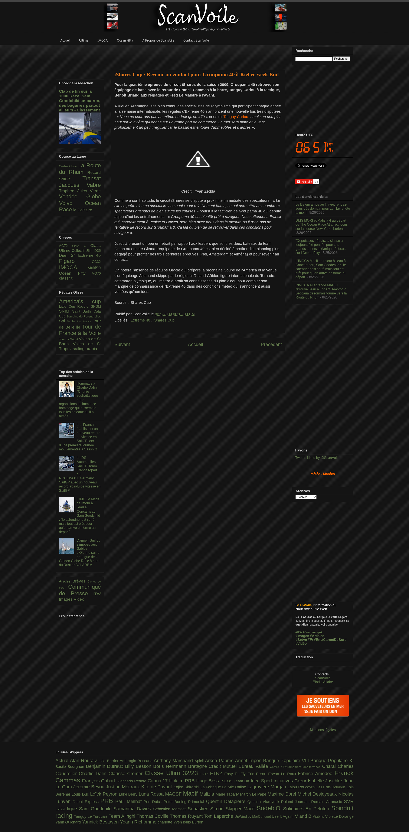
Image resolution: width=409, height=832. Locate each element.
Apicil (199, 761)
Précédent (271, 344)
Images (66, 599)
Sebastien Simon (207, 808)
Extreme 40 (141, 320)
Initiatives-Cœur (291, 780)
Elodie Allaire (323, 682)
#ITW (298, 632)
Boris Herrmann (170, 766)
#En (317, 640)
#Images (302, 636)
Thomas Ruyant (187, 816)
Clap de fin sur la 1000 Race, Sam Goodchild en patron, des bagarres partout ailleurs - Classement (79, 100)
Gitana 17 (158, 780)
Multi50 (94, 268)
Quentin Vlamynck (264, 802)
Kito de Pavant (157, 786)
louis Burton (193, 822)
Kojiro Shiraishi (186, 787)
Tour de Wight (69, 339)
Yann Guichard (68, 822)
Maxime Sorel (283, 794)
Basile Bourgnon (70, 766)
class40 (66, 278)
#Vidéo (301, 643)
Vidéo (79, 599)
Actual (62, 760)
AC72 (65, 246)
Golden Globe (68, 166)
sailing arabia (85, 348)
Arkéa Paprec (220, 760)
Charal (330, 766)
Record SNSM (89, 306)
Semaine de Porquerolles (83, 316)
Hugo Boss (208, 780)
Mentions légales (323, 730)
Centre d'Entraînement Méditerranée (296, 767)
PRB (107, 800)
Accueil (195, 344)
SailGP (70, 179)
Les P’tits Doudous (332, 787)
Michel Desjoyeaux (318, 794)
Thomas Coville (153, 816)
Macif (191, 793)
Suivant (122, 344)
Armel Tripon (249, 760)
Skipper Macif (241, 808)
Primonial (197, 802)
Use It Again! (283, 816)
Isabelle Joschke (326, 780)
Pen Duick (154, 802)
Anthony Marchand (174, 760)
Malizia (208, 794)
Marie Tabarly (228, 794)
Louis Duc (81, 794)
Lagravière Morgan (267, 786)
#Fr (310, 640)
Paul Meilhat (129, 801)
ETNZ (217, 773)
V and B (304, 816)
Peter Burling (176, 802)
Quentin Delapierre (227, 801)
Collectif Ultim (83, 250)
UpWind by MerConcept (253, 816)
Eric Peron (258, 774)
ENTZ (205, 774)
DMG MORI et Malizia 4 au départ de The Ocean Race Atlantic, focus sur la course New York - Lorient (321, 224)
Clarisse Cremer (126, 773)
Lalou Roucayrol (302, 787)
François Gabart (99, 780)
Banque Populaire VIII (286, 760)
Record (94, 172)
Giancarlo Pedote (132, 781)
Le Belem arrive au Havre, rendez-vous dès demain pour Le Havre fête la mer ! (322, 208)
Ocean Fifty (75, 273)
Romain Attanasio (327, 802)
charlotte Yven (170, 822)
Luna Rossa (152, 794)
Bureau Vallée (254, 766)
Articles (65, 581)
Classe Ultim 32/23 (172, 773)
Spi (63, 321)
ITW (97, 594)
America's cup (80, 301)
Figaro (75, 261)
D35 (97, 250)
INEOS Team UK (235, 781)
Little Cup (68, 306)
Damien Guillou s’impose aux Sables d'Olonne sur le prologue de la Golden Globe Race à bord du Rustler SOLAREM (79, 553)
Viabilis (319, 816)
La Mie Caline (234, 787)
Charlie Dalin (93, 773)
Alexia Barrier (107, 761)
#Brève (301, 640)
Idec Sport (262, 780)
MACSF (174, 794)
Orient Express (86, 802)
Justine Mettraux (123, 786)
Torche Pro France (80, 321)
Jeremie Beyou (89, 786)
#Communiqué (312, 632)
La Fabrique (211, 787)
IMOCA (73, 267)
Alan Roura (82, 760)
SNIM (65, 311)
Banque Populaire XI (332, 760)
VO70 (96, 273)
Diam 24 (68, 255)
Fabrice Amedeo (316, 773)
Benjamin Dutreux (105, 766)
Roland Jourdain (296, 802)
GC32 (96, 262)
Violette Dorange (339, 816)
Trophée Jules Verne (80, 191)
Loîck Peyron (104, 794)
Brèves (80, 581)
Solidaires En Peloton (307, 808)
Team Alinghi (123, 816)
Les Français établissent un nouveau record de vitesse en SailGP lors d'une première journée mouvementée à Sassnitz (79, 437)
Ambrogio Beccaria (137, 761)
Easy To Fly (236, 774)
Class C (81, 246)
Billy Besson (139, 766)
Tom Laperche (219, 816)
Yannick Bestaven (101, 822)
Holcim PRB (182, 780)
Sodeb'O (270, 808)
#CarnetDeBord (334, 640)
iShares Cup (163, 320)
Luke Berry (129, 794)
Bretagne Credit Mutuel (213, 766)
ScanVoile (323, 678)
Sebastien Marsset (170, 809)
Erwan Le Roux (283, 774)
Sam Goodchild (96, 808)
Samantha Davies (133, 808)
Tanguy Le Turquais (91, 816)
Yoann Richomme (139, 822)
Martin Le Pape (254, 794)
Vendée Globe (80, 196)
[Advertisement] (198, 54)
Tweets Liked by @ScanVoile (317, 458)
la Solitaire (82, 210)
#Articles (317, 636)
